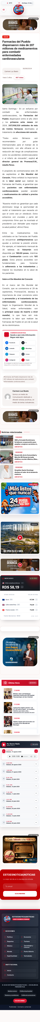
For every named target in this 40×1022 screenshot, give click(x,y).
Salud (6, 37)
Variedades (28, 956)
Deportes (10, 941)
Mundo (9, 951)
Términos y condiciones (12, 995)
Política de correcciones (28, 995)
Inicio (9, 970)
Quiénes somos (12, 991)
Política (10, 937)
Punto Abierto (29, 951)
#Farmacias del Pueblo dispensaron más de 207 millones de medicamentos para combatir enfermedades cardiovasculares (19, 379)
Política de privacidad (26, 991)
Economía (27, 937)
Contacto (10, 975)
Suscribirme (20, 893)
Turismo (27, 941)
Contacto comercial (24, 1007)
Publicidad (12, 1007)
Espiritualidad (12, 956)
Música (9, 946)
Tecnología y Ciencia (28, 946)
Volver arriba (20, 1001)
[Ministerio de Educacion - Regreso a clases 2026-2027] (20, 498)
